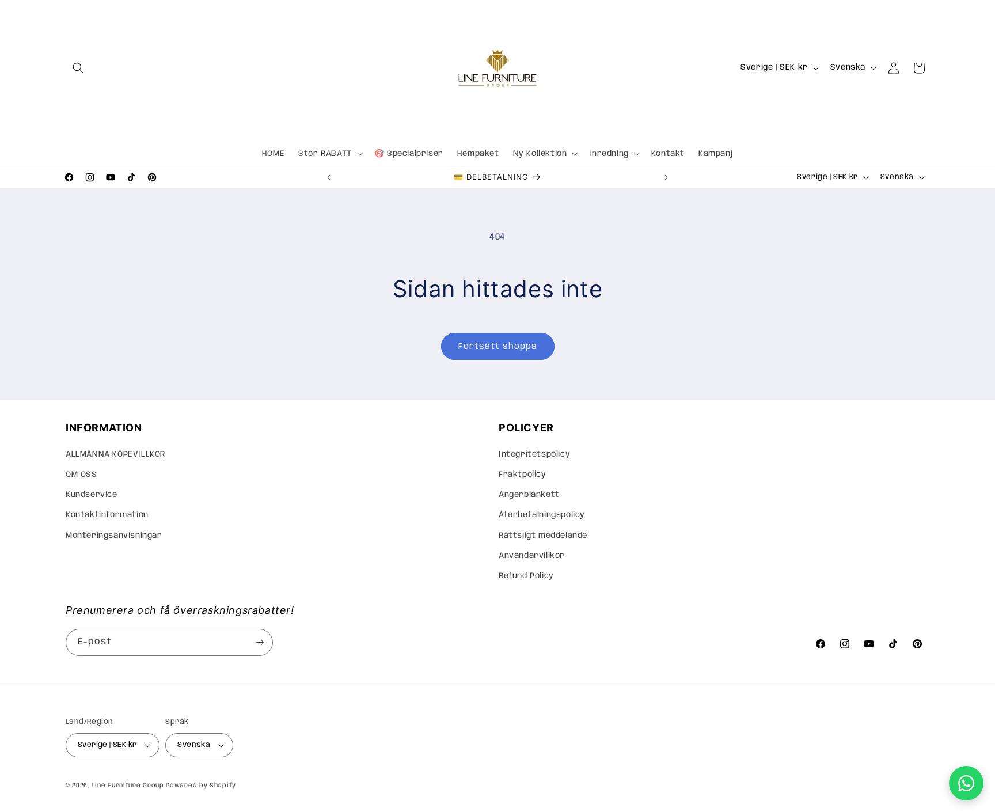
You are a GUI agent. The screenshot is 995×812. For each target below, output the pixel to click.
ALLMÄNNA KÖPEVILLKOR (115, 454)
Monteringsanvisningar (114, 536)
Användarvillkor (532, 556)
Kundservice (91, 495)
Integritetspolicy (534, 454)
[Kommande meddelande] (666, 177)
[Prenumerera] (259, 642)
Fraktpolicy (522, 474)
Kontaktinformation (107, 515)
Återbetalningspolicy (542, 515)
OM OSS (81, 474)
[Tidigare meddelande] (328, 177)
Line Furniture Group (128, 785)
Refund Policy (526, 576)
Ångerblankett (529, 495)
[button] (78, 68)
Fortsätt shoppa (497, 346)
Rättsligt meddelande (543, 536)
